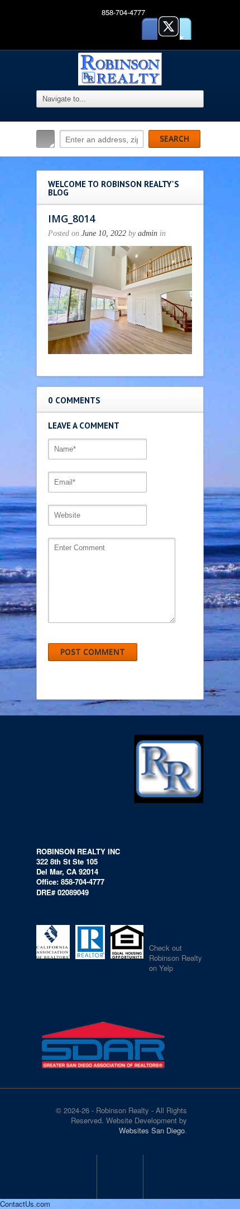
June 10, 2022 (103, 233)
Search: (45, 139)
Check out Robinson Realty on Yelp (175, 957)
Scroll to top (120, 1176)
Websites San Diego (152, 1130)
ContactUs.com (25, 1203)
